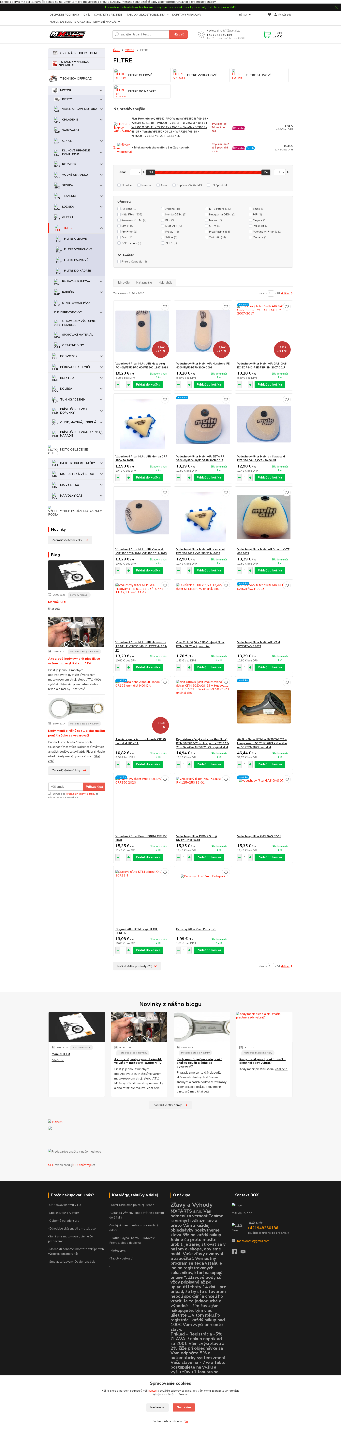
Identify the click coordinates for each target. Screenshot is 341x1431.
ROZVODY (69, 164)
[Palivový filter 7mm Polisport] (203, 896)
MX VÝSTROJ (69, 485)
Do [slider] (266, 172)
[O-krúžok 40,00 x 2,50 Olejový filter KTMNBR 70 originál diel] (203, 610)
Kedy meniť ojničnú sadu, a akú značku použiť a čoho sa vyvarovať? (76, 733)
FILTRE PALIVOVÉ (76, 260)
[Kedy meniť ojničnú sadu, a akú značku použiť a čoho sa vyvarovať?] (76, 709)
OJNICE (67, 141)
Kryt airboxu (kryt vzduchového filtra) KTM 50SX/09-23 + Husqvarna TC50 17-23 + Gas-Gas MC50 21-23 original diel (202, 743)
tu (186, 1421)
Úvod (116, 50)
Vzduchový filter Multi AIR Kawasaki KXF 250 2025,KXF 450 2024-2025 (200, 551)
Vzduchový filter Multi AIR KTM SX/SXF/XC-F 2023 (258, 644)
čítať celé (54, 609)
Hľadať (178, 34)
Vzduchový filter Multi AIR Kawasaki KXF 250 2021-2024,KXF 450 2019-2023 (141, 551)
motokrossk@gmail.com (253, 1241)
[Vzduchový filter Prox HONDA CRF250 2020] (142, 803)
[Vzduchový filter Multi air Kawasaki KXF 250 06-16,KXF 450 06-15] (264, 424)
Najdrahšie (165, 283)
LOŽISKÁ (68, 207)
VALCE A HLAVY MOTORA (79, 109)
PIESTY (67, 99)
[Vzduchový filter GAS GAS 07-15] (264, 803)
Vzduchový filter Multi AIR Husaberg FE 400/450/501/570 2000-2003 (203, 365)
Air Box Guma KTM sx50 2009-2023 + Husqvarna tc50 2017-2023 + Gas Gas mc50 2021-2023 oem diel (262, 743)
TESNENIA (69, 196)
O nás (86, 15)
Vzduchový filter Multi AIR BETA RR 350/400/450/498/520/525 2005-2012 (200, 458)
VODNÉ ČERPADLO (75, 175)
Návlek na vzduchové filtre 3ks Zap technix (160, 147)
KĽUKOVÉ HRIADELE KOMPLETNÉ (76, 152)
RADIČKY (68, 292)
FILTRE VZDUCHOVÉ (78, 249)
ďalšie (285, 293)
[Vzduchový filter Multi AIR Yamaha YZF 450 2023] (264, 517)
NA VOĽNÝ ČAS (71, 496)
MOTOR (65, 90)
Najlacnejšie (144, 283)
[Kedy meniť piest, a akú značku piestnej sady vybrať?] (264, 1027)
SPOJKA (67, 185)
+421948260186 (219, 35)
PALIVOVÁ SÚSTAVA (76, 281)
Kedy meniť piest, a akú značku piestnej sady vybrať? (262, 1061)
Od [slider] (150, 172)
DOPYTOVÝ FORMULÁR (186, 15)
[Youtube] (245, 1253)
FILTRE (67, 228)
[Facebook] (236, 1253)
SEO (51, 1165)
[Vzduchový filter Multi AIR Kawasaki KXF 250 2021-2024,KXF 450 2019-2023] (142, 517)
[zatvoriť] (336, 7)
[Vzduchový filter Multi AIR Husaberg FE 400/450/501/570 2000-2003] (203, 331)
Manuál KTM (57, 602)
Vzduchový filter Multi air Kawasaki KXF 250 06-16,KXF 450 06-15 (261, 458)
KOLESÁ (66, 389)
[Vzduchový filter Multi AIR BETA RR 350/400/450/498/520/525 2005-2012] (203, 424)
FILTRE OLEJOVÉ (75, 239)
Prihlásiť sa (94, 787)
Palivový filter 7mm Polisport (196, 929)
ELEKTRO (67, 378)
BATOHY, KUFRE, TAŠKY (77, 463)
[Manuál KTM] (76, 576)
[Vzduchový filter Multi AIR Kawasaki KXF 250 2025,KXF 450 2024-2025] (203, 517)
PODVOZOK (69, 356)
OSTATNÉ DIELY (73, 345)
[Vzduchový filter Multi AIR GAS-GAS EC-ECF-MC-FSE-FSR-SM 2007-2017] (264, 331)
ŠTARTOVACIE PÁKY (76, 303)
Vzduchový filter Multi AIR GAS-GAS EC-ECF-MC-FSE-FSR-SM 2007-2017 (262, 365)
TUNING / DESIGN (72, 400)
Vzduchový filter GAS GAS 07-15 (259, 836)
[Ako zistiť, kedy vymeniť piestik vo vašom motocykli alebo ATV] (76, 632)
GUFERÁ (67, 217)
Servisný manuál (79, 594)
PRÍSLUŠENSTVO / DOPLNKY (73, 411)
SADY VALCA (70, 130)
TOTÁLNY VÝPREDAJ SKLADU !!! (74, 63)
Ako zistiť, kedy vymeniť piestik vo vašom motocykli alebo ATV (74, 661)
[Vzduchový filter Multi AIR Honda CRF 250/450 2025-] (142, 424)
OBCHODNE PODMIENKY (64, 15)
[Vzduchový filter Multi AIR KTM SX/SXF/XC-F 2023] (264, 610)
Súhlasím (184, 1407)
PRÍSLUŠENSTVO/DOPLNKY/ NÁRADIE (81, 434)
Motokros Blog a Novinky (84, 651)
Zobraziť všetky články (66, 770)
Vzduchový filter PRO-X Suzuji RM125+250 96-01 (196, 838)
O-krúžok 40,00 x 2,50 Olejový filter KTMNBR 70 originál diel (200, 644)
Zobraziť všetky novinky (67, 540)
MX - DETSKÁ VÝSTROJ (77, 474)
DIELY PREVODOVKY (68, 312)
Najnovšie (123, 283)
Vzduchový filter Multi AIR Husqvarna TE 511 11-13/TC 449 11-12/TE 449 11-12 (141, 646)
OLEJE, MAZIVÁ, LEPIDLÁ (78, 422)
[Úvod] (78, 34)
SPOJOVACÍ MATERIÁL (77, 335)
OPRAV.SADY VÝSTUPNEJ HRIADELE (79, 323)
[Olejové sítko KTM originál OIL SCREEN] (142, 896)
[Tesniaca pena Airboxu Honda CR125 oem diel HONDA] (142, 706)
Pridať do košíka (148, 384)
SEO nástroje (82, 1165)
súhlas (152, 1391)
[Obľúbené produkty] (269, 18)
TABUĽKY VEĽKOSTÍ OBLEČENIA (145, 15)
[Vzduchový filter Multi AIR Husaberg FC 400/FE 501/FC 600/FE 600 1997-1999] (142, 331)
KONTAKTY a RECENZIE (108, 15)
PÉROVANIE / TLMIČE (75, 367)
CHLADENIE (70, 119)
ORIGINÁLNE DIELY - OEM (78, 53)
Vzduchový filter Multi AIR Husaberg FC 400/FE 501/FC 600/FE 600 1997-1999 (141, 365)
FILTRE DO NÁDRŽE (77, 271)
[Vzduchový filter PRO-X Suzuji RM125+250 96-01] (203, 803)
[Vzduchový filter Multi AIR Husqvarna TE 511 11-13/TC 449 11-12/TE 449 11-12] (142, 610)
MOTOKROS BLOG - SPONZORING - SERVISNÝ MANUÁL (83, 22)
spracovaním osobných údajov (80, 793)
